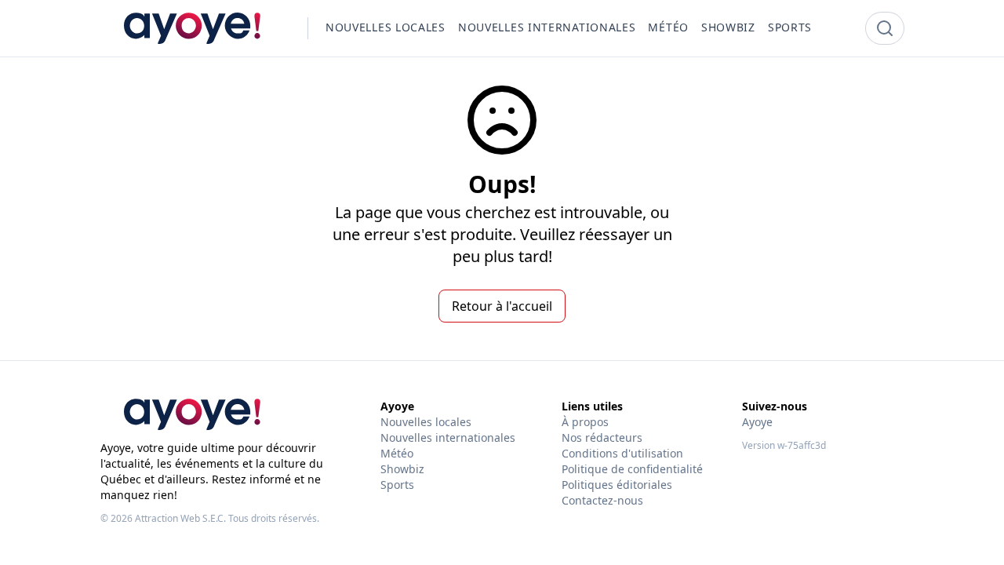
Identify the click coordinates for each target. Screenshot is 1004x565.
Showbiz (402, 468)
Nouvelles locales (425, 421)
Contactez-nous (602, 500)
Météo (396, 453)
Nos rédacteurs (602, 437)
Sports (397, 484)
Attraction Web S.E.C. (180, 518)
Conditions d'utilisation (622, 453)
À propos (585, 421)
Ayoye (757, 421)
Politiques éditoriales (617, 484)
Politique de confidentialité (632, 468)
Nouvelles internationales (447, 437)
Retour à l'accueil (502, 306)
